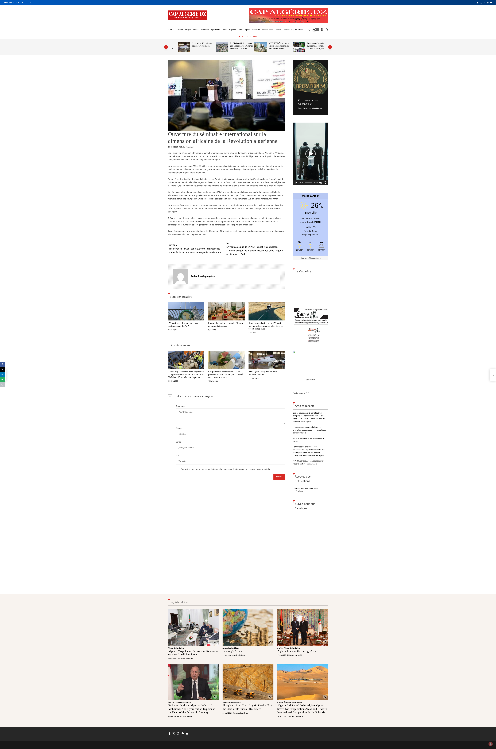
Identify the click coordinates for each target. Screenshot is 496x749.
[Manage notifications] (491, 744)
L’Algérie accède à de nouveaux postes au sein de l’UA (183, 324)
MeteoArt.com (315, 258)
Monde (224, 30)
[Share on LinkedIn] (2, 374)
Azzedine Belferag (239, 655)
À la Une (171, 30)
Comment (180, 406)
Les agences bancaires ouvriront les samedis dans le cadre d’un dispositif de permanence (312, 47)
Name (179, 428)
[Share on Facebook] (2, 364)
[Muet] (320, 182)
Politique (196, 30)
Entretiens (256, 30)
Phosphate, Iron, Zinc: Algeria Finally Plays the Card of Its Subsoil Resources (248, 707)
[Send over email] (2, 379)
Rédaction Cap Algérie (186, 147)
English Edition (297, 30)
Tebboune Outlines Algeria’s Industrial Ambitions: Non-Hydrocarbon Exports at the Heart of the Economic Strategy (191, 709)
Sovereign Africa (232, 651)
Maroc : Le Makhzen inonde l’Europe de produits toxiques (226, 324)
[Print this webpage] (2, 384)
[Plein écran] (324, 182)
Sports (247, 30)
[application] (310, 154)
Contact (278, 30)
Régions (232, 30)
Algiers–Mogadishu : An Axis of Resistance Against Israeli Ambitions (193, 652)
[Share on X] (2, 369)
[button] (166, 47)
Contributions (267, 30)
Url (177, 455)
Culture (240, 30)
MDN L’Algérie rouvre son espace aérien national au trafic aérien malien (274, 46)
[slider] (308, 182)
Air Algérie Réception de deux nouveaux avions (196, 44)
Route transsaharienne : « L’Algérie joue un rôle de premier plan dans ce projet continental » (266, 326)
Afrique (188, 30)
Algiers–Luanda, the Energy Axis (296, 651)
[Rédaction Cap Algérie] (180, 276)
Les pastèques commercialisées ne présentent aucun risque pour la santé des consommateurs (225, 374)
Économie (205, 30)
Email (178, 442)
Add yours (209, 397)
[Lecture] (296, 182)
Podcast (286, 30)
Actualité (179, 30)
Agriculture (215, 30)
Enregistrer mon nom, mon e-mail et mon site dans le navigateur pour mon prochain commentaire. (225, 469)
